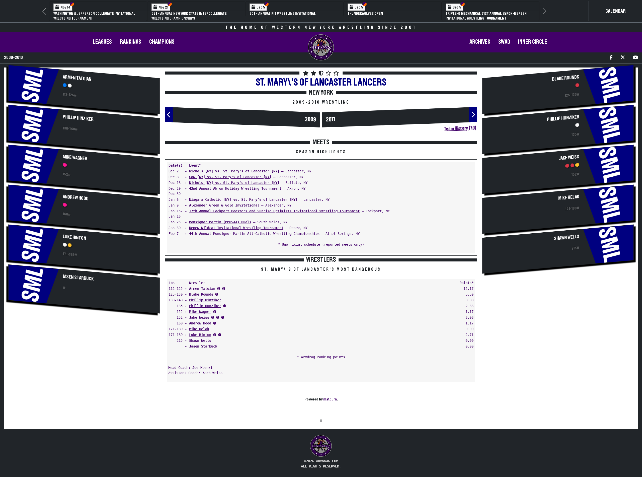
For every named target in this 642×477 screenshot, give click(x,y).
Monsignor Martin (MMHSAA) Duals (220, 222)
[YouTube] (635, 57)
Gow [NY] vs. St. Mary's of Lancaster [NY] (230, 177)
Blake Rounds (201, 294)
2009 (310, 119)
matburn (330, 399)
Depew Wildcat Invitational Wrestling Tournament (236, 228)
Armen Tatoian (77, 78)
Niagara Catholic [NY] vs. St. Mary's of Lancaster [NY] (243, 199)
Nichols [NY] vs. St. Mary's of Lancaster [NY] (234, 171)
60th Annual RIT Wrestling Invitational (283, 14)
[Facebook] (611, 57)
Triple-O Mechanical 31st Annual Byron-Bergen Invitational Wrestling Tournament (486, 16)
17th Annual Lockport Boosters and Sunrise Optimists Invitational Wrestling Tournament (274, 211)
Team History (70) (460, 128)
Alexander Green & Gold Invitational (224, 205)
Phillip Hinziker (78, 118)
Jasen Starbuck (78, 278)
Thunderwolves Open (365, 14)
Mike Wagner (75, 158)
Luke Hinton (74, 237)
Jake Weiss (199, 317)
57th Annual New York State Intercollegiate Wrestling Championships (189, 16)
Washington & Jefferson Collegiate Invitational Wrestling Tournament (94, 16)
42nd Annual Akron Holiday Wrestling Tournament (235, 188)
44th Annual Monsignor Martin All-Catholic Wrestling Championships (254, 234)
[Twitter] (622, 57)
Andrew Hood (76, 197)
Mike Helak (199, 329)
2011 (330, 119)
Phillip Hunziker (205, 306)
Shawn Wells (200, 340)
